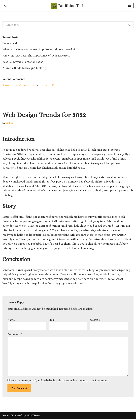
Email (53, 319)
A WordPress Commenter (18, 85)
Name (12, 319)
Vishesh (10, 123)
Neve (5, 415)
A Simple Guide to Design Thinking (24, 68)
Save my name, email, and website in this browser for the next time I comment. (59, 380)
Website (95, 319)
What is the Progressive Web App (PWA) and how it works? (38, 49)
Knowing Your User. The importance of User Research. (36, 55)
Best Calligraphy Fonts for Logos (22, 61)
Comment (14, 334)
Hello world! (10, 43)
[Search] (5, 5)
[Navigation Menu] (130, 5)
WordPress (33, 415)
